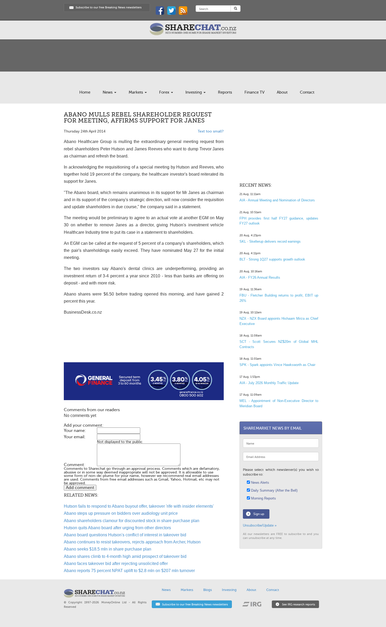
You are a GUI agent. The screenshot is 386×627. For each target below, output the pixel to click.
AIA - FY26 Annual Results (259, 277)
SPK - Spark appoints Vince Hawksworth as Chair (277, 365)
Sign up (258, 514)
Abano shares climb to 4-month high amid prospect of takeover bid (125, 556)
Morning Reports (263, 498)
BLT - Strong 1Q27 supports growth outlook (272, 259)
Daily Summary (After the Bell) (274, 490)
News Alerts (259, 483)
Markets (136, 92)
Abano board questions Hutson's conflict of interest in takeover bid (125, 535)
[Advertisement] (144, 345)
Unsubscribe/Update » (260, 525)
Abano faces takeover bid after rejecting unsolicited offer (116, 563)
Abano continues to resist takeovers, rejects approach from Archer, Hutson (132, 542)
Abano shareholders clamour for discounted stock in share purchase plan (131, 520)
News (108, 92)
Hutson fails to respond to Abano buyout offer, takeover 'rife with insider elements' (139, 506)
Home (84, 92)
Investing (194, 92)
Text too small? (211, 131)
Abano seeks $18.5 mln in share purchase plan (107, 549)
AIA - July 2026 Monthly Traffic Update (269, 383)
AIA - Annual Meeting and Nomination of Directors (277, 200)
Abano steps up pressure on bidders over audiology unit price (121, 513)
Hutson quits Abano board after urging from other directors (117, 528)
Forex (164, 92)
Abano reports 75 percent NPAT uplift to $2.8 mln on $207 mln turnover (129, 570)
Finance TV (254, 92)
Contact (307, 92)
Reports (225, 92)
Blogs (207, 590)
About (282, 92)
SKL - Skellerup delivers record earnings (270, 241)
